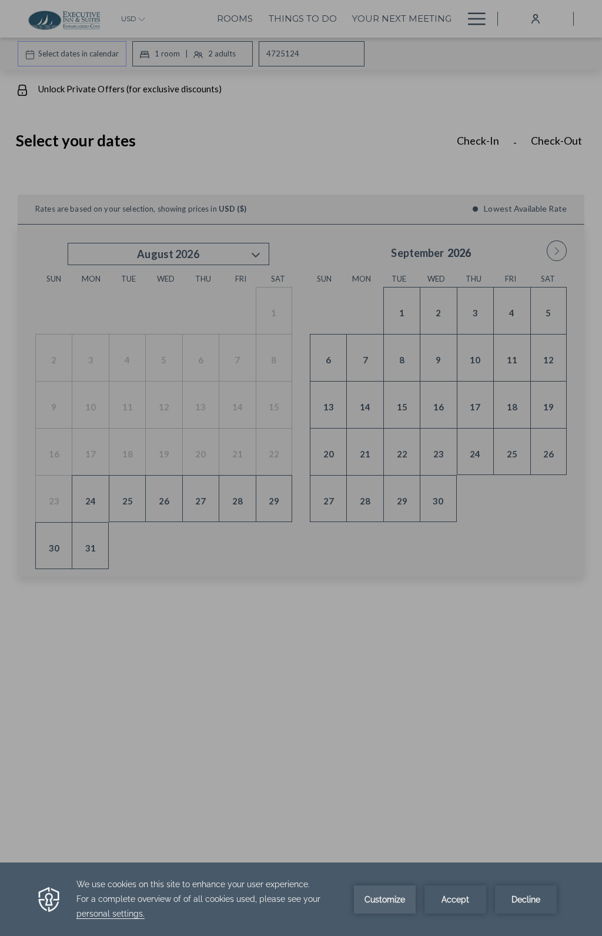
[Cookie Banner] (301, 899)
